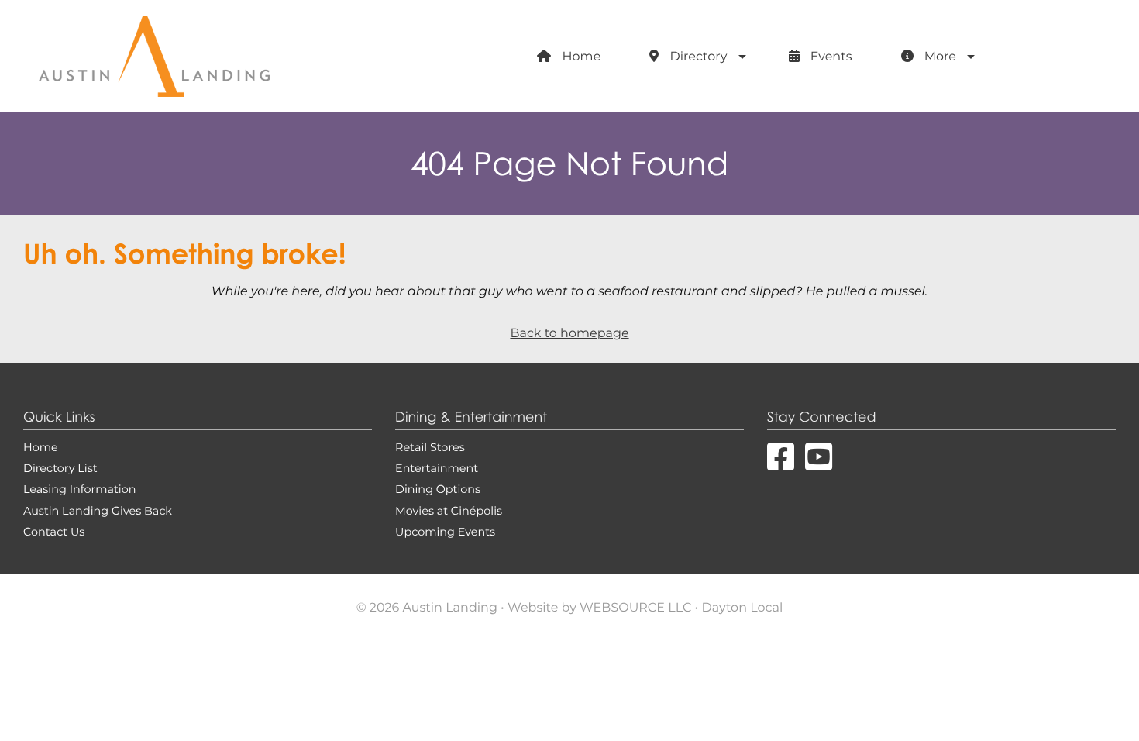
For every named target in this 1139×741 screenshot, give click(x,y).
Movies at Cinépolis (448, 511)
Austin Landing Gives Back (97, 511)
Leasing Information (79, 489)
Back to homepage (569, 333)
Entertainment (436, 468)
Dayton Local (742, 608)
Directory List (60, 468)
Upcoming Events (445, 532)
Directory (696, 57)
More (938, 57)
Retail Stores (430, 447)
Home (579, 57)
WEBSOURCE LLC (635, 608)
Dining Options (437, 489)
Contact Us (53, 532)
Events (829, 57)
